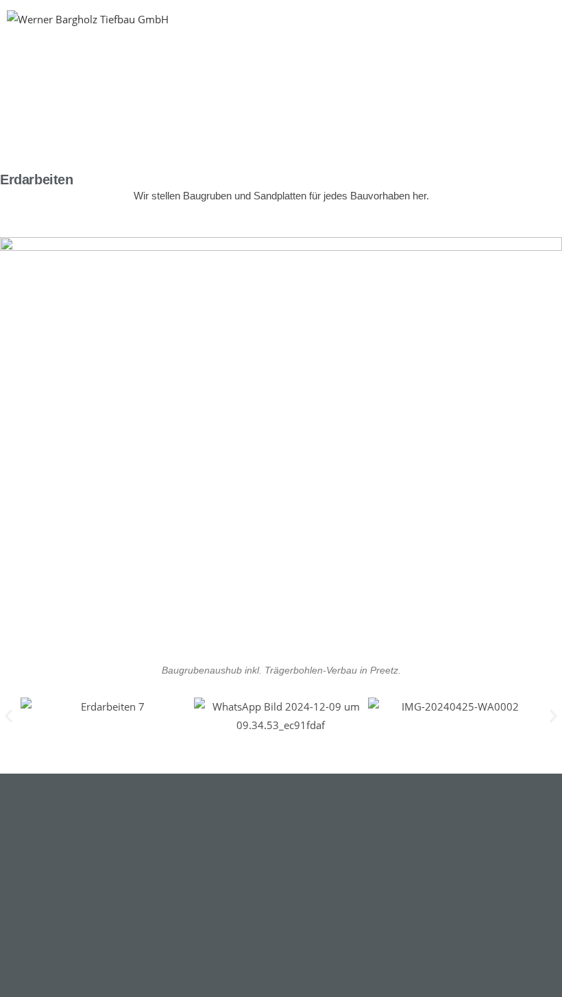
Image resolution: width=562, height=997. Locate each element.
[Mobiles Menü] (543, 77)
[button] (8, 716)
